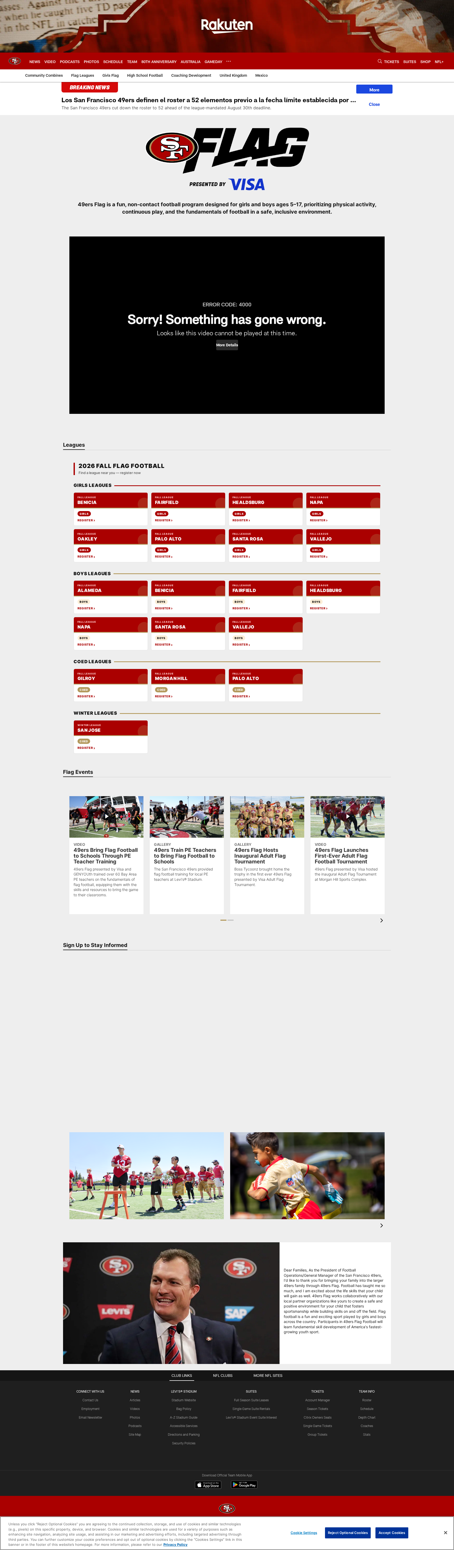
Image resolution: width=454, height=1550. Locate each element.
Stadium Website (184, 1400)
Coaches (367, 1426)
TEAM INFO (367, 1391)
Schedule (366, 1408)
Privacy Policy (175, 1544)
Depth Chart (366, 1417)
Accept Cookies (392, 1533)
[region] (227, 1533)
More (374, 89)
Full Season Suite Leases (251, 1400)
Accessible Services (184, 1426)
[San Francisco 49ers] (227, 1509)
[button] (227, 345)
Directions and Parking (184, 1434)
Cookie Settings (304, 1533)
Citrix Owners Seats (318, 1417)
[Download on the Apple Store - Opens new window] (208, 1485)
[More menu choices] (228, 61)
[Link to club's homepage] (14, 61)
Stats (366, 1434)
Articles (135, 1400)
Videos (135, 1408)
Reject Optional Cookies (348, 1533)
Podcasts (135, 1426)
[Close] (374, 103)
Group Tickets (317, 1434)
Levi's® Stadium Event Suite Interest (251, 1417)
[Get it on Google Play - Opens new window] (244, 1487)
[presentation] (382, 921)
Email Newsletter (90, 1417)
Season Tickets (317, 1408)
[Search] (380, 61)
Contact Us (90, 1400)
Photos (135, 1417)
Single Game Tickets (317, 1426)
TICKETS (317, 1391)
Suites (251, 1391)
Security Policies (183, 1443)
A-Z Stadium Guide (183, 1417)
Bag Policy (183, 1408)
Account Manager (317, 1400)
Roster (367, 1400)
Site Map (135, 1434)
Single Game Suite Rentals (251, 1408)
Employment (90, 1408)
